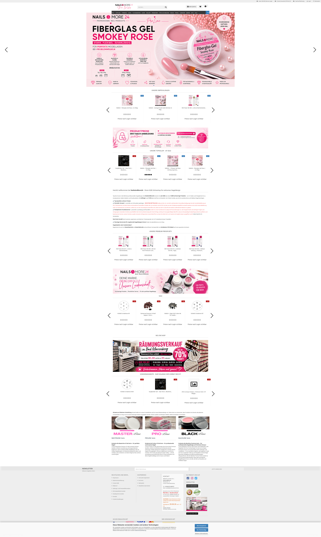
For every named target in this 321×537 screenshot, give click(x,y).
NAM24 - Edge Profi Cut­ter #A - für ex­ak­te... (172, 314)
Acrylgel (118, 13)
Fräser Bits (155, 13)
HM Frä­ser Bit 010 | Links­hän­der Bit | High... (172, 249)
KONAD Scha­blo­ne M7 (197, 313)
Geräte (188, 13)
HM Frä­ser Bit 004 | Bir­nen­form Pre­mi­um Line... (148, 249)
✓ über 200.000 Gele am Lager (265, 1)
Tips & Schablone (164, 13)
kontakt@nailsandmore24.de (172, 488)
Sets (192, 13)
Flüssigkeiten (137, 13)
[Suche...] (165, 7)
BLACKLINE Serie (184, 438)
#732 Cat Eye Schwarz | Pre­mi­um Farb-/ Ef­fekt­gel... (194, 392)
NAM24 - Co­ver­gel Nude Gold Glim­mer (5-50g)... (160, 108)
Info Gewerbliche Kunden (119, 491)
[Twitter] (196, 479)
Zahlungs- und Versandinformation (121, 488)
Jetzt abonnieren (192, 486)
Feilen (172, 13)
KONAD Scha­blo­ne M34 (127, 391)
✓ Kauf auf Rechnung (299, 1)
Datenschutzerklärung (140, 530)
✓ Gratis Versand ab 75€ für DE (283, 1)
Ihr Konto (141, 480)
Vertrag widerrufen (192, 513)
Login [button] (309, 1)
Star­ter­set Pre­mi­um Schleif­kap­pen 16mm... (148, 314)
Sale (196, 13)
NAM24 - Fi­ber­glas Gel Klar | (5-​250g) (148, 169)
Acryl (129, 13)
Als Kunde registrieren (144, 477)
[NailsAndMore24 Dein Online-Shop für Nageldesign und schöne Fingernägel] (124, 7)
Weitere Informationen (201, 533)
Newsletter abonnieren (144, 486)
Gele (113, 13)
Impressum (116, 477)
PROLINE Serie (150, 438)
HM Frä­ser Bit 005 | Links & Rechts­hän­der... (194, 108)
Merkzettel (317, 1)
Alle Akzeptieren (201, 526)
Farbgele (124, 13)
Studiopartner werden (118, 494)
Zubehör (182, 13)
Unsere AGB (116, 483)
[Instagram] (192, 479)
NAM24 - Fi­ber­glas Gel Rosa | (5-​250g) (127, 108)
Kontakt (115, 496)
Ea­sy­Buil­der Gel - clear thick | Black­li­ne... (123, 169)
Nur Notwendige (201, 530)
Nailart (148, 13)
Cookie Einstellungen (118, 499)
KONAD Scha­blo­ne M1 (124, 313)
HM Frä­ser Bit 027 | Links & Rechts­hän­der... (123, 249)
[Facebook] (188, 479)
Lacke (143, 13)
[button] (153, 85)
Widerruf (115, 486)
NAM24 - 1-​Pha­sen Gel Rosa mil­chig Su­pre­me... (172, 169)
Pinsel (177, 13)
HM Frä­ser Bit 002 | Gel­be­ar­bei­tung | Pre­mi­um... (197, 249)
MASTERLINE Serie (118, 438)
